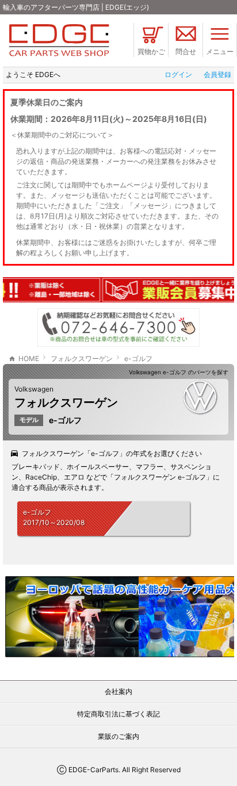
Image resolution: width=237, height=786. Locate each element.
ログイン (178, 74)
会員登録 (217, 74)
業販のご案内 (118, 736)
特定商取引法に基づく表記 (118, 714)
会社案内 (118, 691)
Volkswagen (33, 389)
